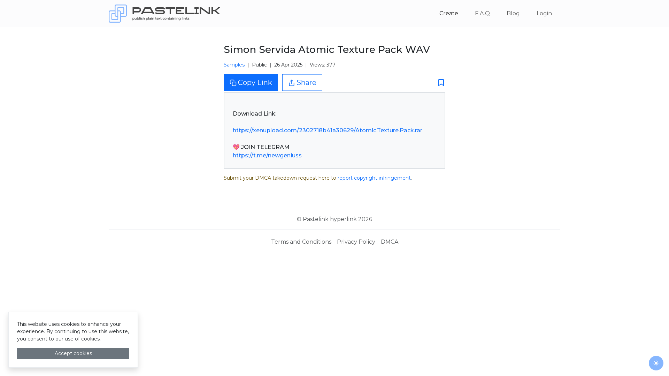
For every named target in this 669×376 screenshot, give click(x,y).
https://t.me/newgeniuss (267, 155)
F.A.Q (482, 13)
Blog (513, 13)
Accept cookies (73, 353)
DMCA (389, 241)
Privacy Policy (356, 241)
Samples (234, 65)
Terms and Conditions (301, 241)
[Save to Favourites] (439, 82)
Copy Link (255, 82)
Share (306, 82)
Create (448, 13)
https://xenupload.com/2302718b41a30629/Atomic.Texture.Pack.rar (327, 130)
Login (544, 13)
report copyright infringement (374, 178)
